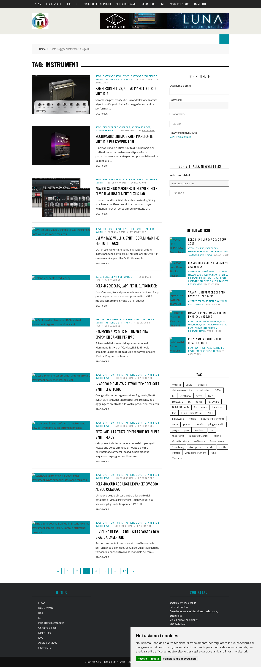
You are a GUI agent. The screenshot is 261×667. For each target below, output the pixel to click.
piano (186, 424)
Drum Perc (148, 4)
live (174, 413)
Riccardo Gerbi (198, 435)
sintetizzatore (180, 441)
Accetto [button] (142, 658)
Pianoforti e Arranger (97, 4)
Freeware (193, 274)
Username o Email (180, 85)
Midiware (178, 418)
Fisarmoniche (195, 251)
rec (212, 430)
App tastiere (103, 319)
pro (186, 430)
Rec (69, 4)
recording (178, 435)
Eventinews (211, 248)
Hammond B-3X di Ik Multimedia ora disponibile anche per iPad (122, 334)
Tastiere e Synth (134, 375)
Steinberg (178, 447)
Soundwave (217, 441)
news (175, 424)
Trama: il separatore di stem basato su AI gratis (206, 294)
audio (189, 384)
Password (176, 99)
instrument (200, 407)
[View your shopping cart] (227, 3)
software (199, 441)
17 (124, 570)
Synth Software (133, 76)
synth (222, 447)
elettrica (185, 395)
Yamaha (177, 458)
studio (210, 447)
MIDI (209, 413)
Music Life (200, 4)
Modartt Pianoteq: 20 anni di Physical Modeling (207, 315)
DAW (217, 390)
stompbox (195, 447)
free (210, 395)
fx (189, 401)
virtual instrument (195, 452)
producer (199, 430)
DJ (77, 4)
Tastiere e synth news (118, 79)
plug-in (199, 424)
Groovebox (205, 274)
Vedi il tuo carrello (181, 136)
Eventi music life (197, 321)
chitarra (202, 384)
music (192, 418)
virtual (176, 452)
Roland (217, 435)
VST (214, 452)
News (38, 4)
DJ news (104, 277)
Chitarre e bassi (126, 4)
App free (192, 271)
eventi (199, 395)
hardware (213, 401)
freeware (177, 401)
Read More (102, 113)
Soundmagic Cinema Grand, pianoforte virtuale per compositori (124, 139)
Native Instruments (212, 418)
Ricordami (178, 114)
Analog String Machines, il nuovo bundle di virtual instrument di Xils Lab (126, 191)
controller (203, 390)
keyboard (218, 407)
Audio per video (179, 4)
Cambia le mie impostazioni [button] (180, 658)
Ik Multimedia (180, 407)
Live (162, 4)
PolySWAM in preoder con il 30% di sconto (206, 341)
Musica (196, 324)
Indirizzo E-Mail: (180, 175)
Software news (112, 76)
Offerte (223, 274)
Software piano (105, 130)
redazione (102, 82)
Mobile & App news (218, 301)
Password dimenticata (183, 132)
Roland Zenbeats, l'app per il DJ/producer (126, 286)
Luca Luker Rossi (191, 413)
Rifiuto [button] (155, 658)
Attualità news (196, 248)
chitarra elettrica (182, 390)
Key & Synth (53, 4)
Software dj (126, 277)
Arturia (176, 384)
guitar (199, 401)
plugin (176, 430)
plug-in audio (216, 424)
